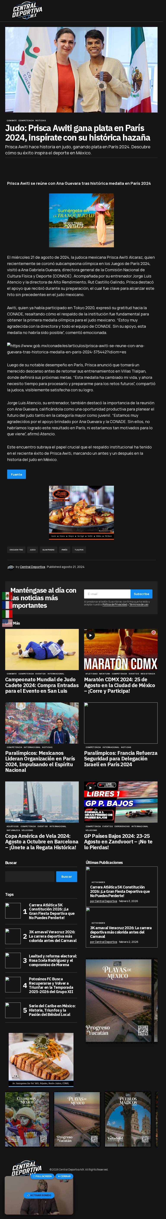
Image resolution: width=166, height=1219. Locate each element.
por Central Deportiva (103, 901)
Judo (32, 549)
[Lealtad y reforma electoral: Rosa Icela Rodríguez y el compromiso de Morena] (13, 960)
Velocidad (27, 830)
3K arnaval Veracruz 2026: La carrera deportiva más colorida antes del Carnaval (52, 936)
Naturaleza (13, 830)
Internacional (56, 674)
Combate (12, 120)
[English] (7, 623)
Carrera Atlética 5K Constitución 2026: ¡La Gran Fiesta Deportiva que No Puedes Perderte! (52, 911)
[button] (7, 10)
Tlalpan (79, 549)
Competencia (26, 120)
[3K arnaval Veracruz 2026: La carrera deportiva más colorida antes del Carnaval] (13, 936)
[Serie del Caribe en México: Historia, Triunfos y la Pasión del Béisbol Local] (13, 1010)
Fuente (16, 474)
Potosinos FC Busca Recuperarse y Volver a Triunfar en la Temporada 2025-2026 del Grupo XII (51, 985)
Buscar (11, 863)
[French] (7, 605)
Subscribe (141, 594)
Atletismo (92, 674)
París (65, 549)
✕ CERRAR (64, 1176)
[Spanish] (7, 596)
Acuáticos (13, 826)
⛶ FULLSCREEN (42, 1176)
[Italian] (7, 614)
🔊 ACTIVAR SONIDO (39, 1195)
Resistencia (148, 674)
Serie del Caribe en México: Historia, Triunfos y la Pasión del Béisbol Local (52, 1010)
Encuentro (16, 549)
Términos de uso (138, 604)
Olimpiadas (48, 549)
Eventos (40, 674)
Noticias (40, 120)
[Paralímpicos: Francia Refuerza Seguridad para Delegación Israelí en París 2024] (121, 723)
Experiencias (122, 826)
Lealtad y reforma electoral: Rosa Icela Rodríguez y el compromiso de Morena (53, 960)
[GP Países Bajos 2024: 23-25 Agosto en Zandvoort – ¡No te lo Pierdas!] (121, 802)
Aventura (104, 674)
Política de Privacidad (114, 604)
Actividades (98, 882)
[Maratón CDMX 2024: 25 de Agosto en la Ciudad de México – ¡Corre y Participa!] (121, 649)
